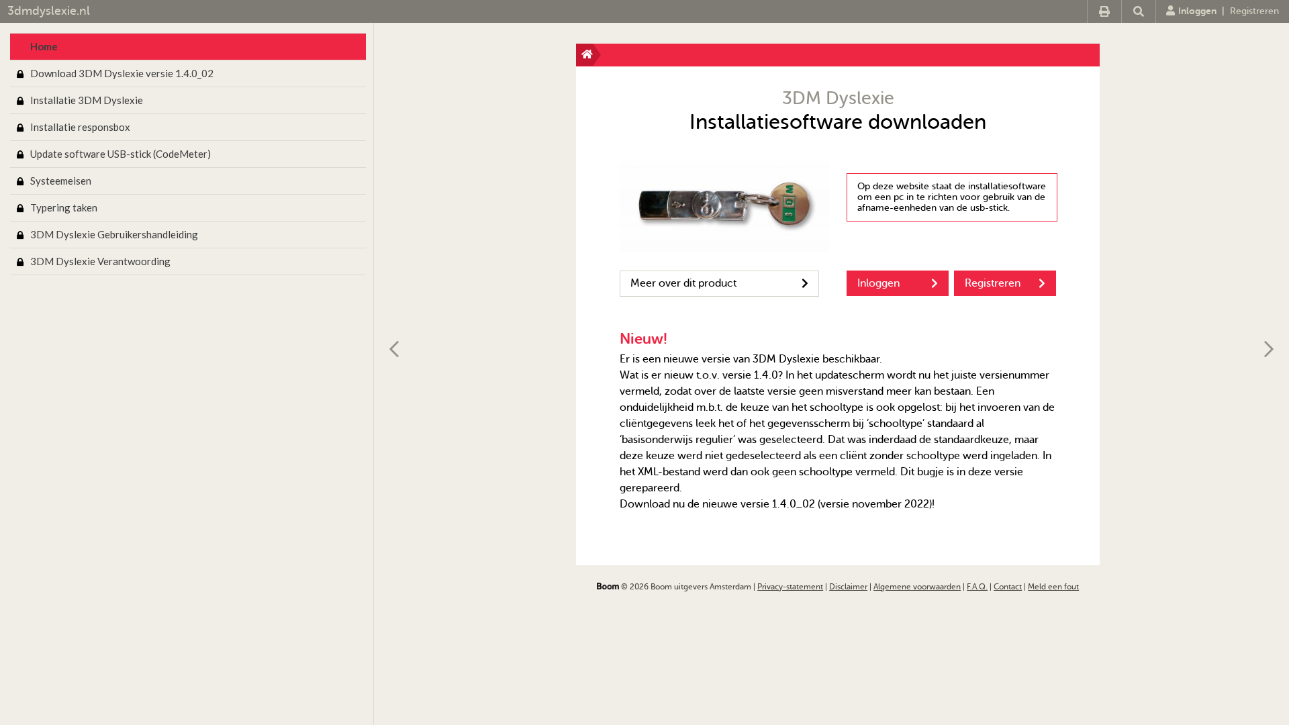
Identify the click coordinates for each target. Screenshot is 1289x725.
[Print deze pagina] (1104, 11)
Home (44, 46)
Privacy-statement (790, 586)
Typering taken (63, 207)
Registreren (1254, 11)
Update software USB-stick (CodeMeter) (120, 154)
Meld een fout (1053, 586)
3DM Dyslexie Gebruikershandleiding (114, 234)
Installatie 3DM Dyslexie (86, 100)
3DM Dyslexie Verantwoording (100, 261)
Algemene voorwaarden (917, 586)
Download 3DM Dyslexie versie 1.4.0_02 (121, 73)
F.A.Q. (977, 586)
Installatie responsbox (80, 127)
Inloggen (1197, 10)
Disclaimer (848, 586)
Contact (1008, 586)
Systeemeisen (60, 181)
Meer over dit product (683, 283)
